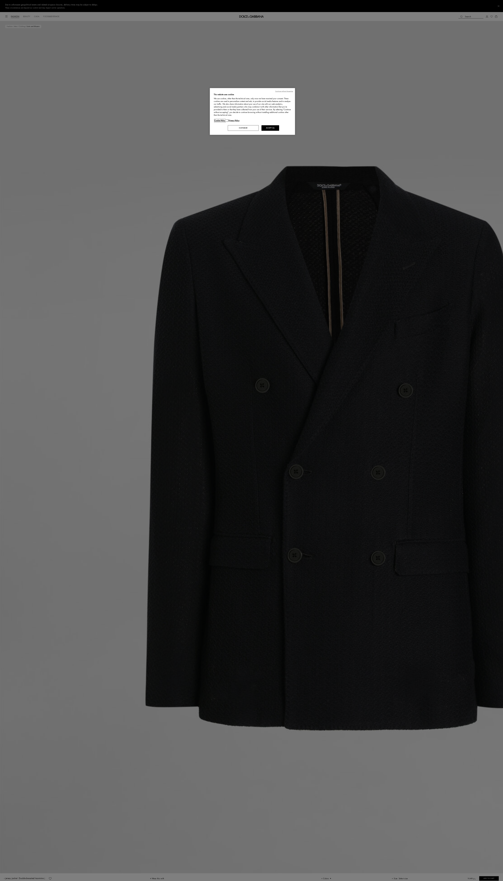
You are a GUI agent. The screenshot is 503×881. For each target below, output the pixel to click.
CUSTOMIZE (243, 128)
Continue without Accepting (284, 91)
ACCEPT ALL (270, 128)
